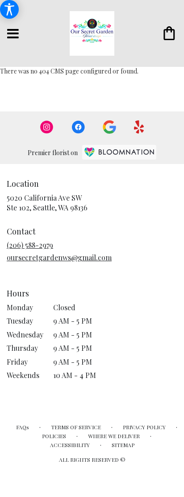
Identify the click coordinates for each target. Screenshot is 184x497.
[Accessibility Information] (9, 9)
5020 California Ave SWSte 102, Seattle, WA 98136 (47, 202)
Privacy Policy (144, 427)
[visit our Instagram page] (47, 127)
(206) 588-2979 (30, 245)
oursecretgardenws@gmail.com (59, 257)
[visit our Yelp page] (139, 127)
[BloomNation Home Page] (119, 152)
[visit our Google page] (109, 127)
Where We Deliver (114, 435)
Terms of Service (76, 427)
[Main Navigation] (13, 34)
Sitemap (123, 444)
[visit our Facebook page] (78, 127)
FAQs (22, 427)
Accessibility (70, 444)
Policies (54, 435)
